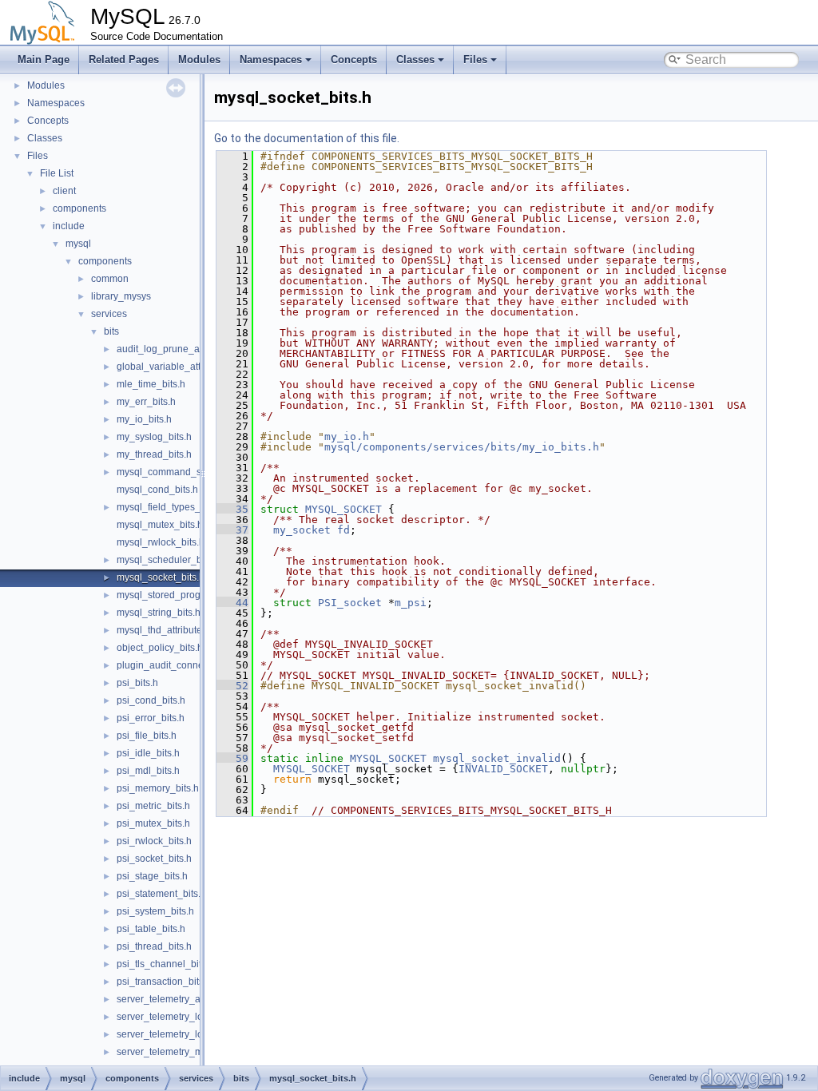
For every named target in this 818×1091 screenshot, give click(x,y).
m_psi (411, 603)
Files (475, 59)
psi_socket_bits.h (154, 858)
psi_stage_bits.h (152, 876)
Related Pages (124, 59)
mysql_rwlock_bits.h (160, 542)
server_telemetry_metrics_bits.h (186, 1051)
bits (111, 331)
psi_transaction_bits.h (164, 981)
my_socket (302, 530)
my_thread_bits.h (154, 454)
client (64, 190)
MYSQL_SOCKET (343, 509)
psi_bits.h (137, 682)
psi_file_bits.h (147, 735)
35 (232, 509)
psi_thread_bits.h (154, 946)
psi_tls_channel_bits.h (165, 964)
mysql (78, 243)
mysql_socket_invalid (497, 758)
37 (232, 530)
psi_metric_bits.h (153, 805)
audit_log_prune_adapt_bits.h (182, 349)
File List (56, 173)
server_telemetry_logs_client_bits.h (194, 1034)
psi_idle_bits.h (148, 753)
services (109, 313)
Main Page (43, 59)
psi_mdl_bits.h (148, 770)
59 (232, 758)
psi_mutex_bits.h (153, 823)
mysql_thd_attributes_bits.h (176, 630)
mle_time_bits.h (151, 384)
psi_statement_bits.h (161, 893)
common (110, 278)
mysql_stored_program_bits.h (181, 595)
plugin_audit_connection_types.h (189, 665)
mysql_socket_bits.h (160, 577)
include (69, 226)
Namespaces (271, 59)
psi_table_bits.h (151, 928)
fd (343, 530)
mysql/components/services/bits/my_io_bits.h (461, 447)
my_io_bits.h (144, 419)
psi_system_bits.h (155, 911)
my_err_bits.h (146, 401)
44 (232, 603)
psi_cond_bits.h (151, 700)
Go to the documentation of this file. (306, 138)
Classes (415, 59)
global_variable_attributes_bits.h (188, 366)
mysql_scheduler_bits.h (168, 559)
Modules (199, 59)
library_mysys (121, 296)
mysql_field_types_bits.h (170, 507)
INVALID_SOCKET (503, 769)
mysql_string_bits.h (159, 612)
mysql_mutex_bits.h (160, 524)
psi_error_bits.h (151, 718)
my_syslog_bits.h (154, 436)
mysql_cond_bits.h (157, 489)
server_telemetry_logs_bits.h (179, 1016)
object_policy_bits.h (160, 647)
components (79, 208)
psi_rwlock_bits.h (154, 841)
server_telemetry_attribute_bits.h (188, 999)
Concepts (354, 59)
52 (232, 686)
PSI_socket (350, 603)
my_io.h (346, 436)
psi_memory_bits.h (158, 788)
